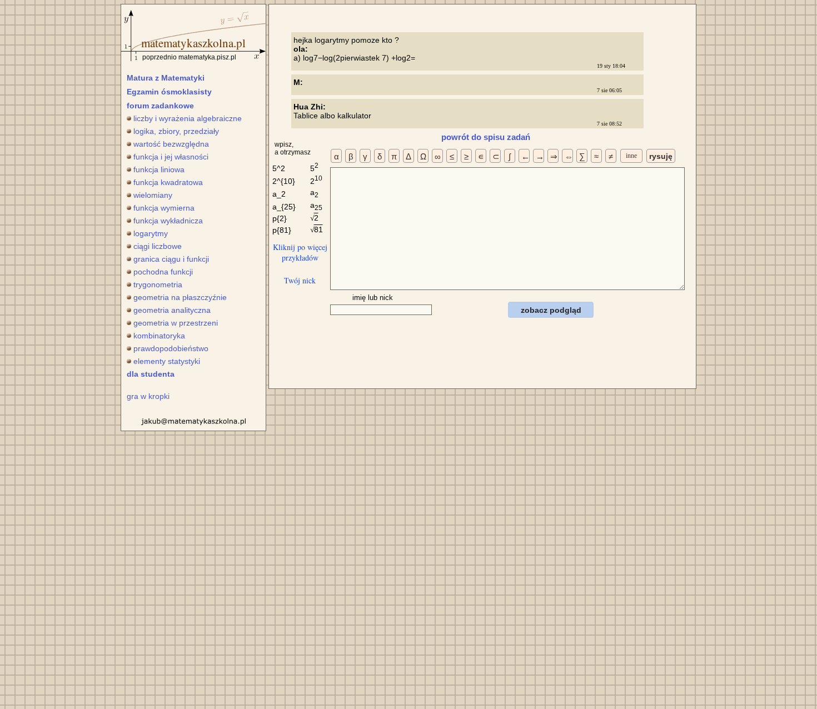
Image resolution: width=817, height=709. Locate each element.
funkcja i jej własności (170, 156)
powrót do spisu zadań (485, 137)
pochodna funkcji (163, 271)
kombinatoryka (159, 335)
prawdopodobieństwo (170, 348)
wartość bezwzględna (171, 143)
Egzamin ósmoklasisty (169, 91)
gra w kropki (148, 396)
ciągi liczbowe (157, 246)
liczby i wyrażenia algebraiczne (187, 118)
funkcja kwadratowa (168, 182)
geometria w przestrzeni (175, 322)
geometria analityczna (172, 310)
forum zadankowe (160, 105)
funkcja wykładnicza (168, 220)
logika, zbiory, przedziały (176, 131)
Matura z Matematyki (166, 77)
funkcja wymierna (164, 207)
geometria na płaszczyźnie (180, 297)
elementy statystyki (166, 361)
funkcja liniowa (159, 169)
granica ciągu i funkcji (171, 258)
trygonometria (157, 284)
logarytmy (150, 233)
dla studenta (151, 374)
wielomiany (152, 195)
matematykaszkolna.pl (193, 43)
